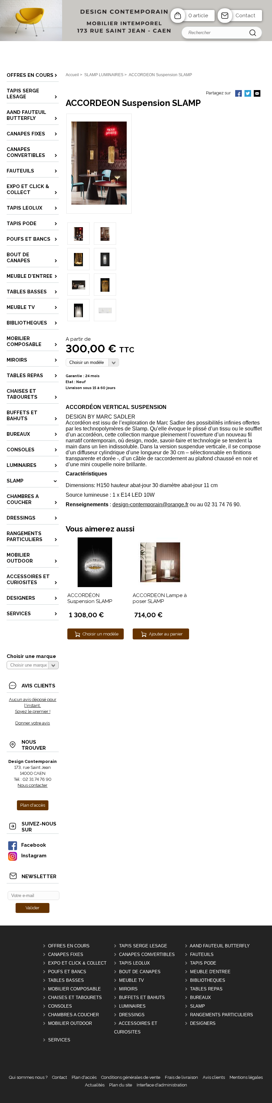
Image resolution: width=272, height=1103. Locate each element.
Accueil (72, 75)
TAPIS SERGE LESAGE (143, 945)
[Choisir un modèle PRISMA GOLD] (92, 362)
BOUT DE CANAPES (140, 971)
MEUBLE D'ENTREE (210, 971)
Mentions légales (246, 1077)
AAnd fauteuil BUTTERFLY (220, 945)
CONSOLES (60, 1006)
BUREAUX (200, 997)
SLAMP (197, 1006)
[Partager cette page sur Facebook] (238, 94)
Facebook (33, 845)
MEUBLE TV (131, 980)
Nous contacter (32, 785)
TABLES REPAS (206, 988)
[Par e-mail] (257, 94)
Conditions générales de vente (130, 1077)
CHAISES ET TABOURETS (75, 997)
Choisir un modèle (100, 633)
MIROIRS (128, 988)
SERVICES (59, 1039)
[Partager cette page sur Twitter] (247, 94)
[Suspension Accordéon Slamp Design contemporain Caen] (99, 203)
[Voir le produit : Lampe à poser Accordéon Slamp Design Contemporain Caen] (160, 585)
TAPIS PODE (203, 963)
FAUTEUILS (202, 954)
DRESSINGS (132, 1014)
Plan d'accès (84, 1077)
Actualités (94, 1084)
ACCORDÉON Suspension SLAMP (89, 598)
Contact (245, 16)
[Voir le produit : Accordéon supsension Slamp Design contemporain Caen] (95, 585)
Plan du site (120, 1084)
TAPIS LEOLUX (134, 963)
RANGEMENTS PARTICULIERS (221, 1014)
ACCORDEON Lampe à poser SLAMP (160, 598)
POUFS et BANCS (67, 971)
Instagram (33, 855)
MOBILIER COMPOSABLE (74, 988)
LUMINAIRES (132, 1006)
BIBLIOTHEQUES (207, 980)
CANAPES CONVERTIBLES (147, 954)
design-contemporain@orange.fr (150, 504)
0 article (198, 16)
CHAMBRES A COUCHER (73, 1014)
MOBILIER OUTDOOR (70, 1023)
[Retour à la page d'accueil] (136, 39)
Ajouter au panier (166, 633)
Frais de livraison (181, 1077)
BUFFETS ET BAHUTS (142, 997)
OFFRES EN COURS (69, 945)
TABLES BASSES (66, 980)
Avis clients (214, 1077)
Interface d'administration (162, 1084)
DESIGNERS (203, 1023)
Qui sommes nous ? (28, 1077)
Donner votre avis (32, 723)
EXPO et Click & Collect (77, 963)
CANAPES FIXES (65, 954)
